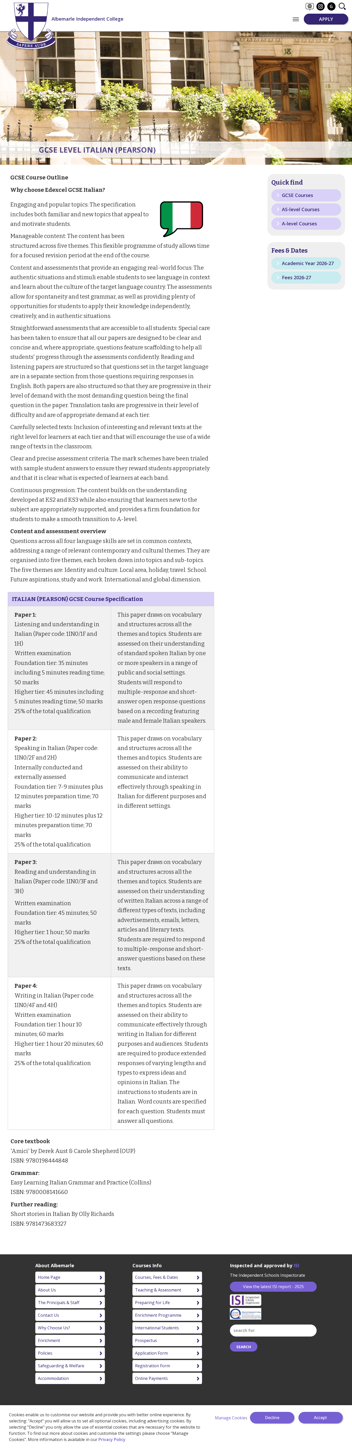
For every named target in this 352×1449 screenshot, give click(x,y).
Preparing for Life (152, 1302)
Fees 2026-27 (296, 277)
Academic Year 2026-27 (307, 263)
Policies (45, 1353)
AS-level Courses (300, 209)
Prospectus (146, 1340)
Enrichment (49, 1340)
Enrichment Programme (158, 1315)
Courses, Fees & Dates (156, 1277)
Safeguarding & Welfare (61, 1366)
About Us (47, 1290)
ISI (296, 1265)
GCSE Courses (297, 195)
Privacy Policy (111, 1439)
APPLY (326, 19)
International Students (157, 1328)
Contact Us (48, 1315)
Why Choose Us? (54, 1328)
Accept (320, 1417)
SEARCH (243, 1346)
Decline (272, 1417)
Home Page (49, 1277)
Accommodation (53, 1378)
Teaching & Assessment (158, 1290)
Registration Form (152, 1366)
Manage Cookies (231, 1418)
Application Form (151, 1353)
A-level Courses (299, 223)
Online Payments (151, 1378)
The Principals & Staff (58, 1302)
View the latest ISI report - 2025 (273, 1286)
